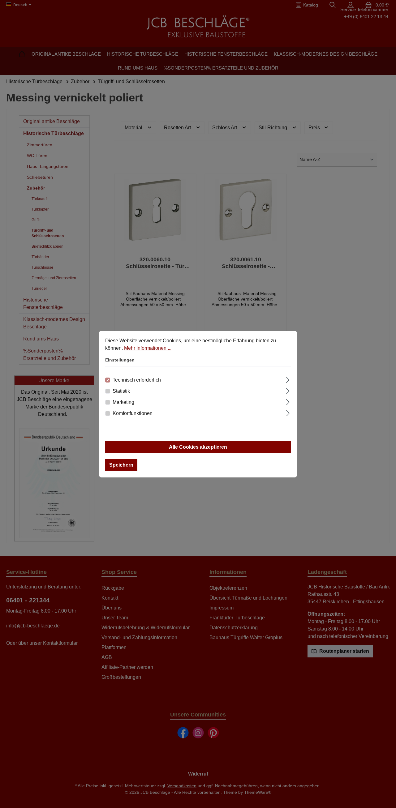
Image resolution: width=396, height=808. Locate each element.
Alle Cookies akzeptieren (198, 447)
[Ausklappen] (288, 379)
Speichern (121, 465)
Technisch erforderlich (137, 380)
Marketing (123, 402)
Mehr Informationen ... (147, 348)
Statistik (121, 391)
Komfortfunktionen (133, 413)
